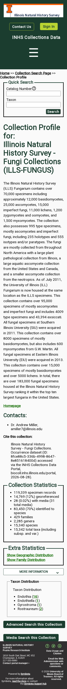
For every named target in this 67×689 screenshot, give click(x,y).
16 (35, 596)
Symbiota (25, 674)
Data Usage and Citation (54, 652)
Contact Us (21, 27)
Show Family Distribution (26, 560)
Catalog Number (19, 89)
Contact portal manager (15, 663)
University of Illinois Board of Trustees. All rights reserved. (53, 675)
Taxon (11, 100)
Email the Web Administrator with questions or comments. (53, 662)
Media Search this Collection (31, 637)
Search (53, 111)
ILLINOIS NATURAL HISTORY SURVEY (18, 646)
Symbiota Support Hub (35, 683)
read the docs (19, 681)
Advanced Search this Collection (34, 624)
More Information (33, 571)
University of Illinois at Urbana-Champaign (9, 9)
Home (4, 73)
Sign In (49, 26)
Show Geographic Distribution (30, 555)
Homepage (12, 406)
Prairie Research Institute (16, 650)
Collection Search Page (33, 73)
